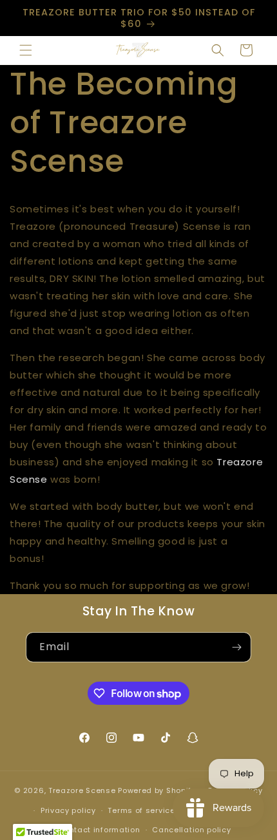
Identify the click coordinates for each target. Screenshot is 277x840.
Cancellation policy (191, 830)
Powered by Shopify (157, 790)
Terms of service (141, 810)
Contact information (99, 830)
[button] (26, 50)
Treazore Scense (82, 790)
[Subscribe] (236, 647)
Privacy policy (68, 810)
